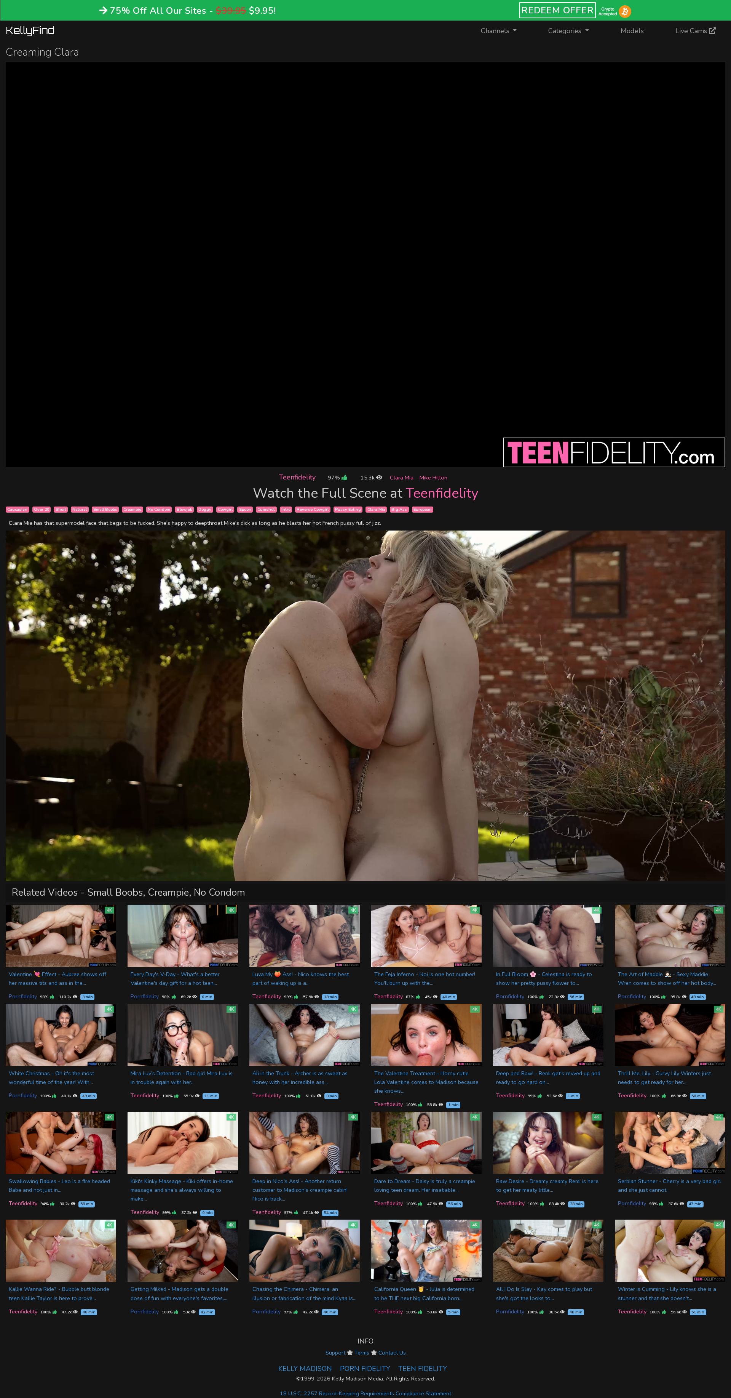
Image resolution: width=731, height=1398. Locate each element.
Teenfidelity (297, 477)
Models (632, 30)
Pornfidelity (23, 996)
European (422, 509)
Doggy (204, 509)
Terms (361, 1352)
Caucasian (17, 509)
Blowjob (184, 509)
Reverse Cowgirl (313, 509)
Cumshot (266, 509)
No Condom (159, 509)
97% (335, 477)
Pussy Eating (348, 509)
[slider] (348, 461)
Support (335, 1352)
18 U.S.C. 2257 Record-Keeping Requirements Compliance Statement (365, 1393)
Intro (285, 509)
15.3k (368, 477)
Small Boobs (105, 509)
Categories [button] (565, 30)
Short (61, 509)
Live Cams (692, 30)
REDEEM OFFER (557, 10)
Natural (79, 509)
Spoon (245, 509)
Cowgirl (225, 509)
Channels (503, 30)
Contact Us (392, 1352)
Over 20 (41, 509)
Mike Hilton (433, 477)
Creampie (132, 509)
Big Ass (399, 509)
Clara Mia (401, 477)
